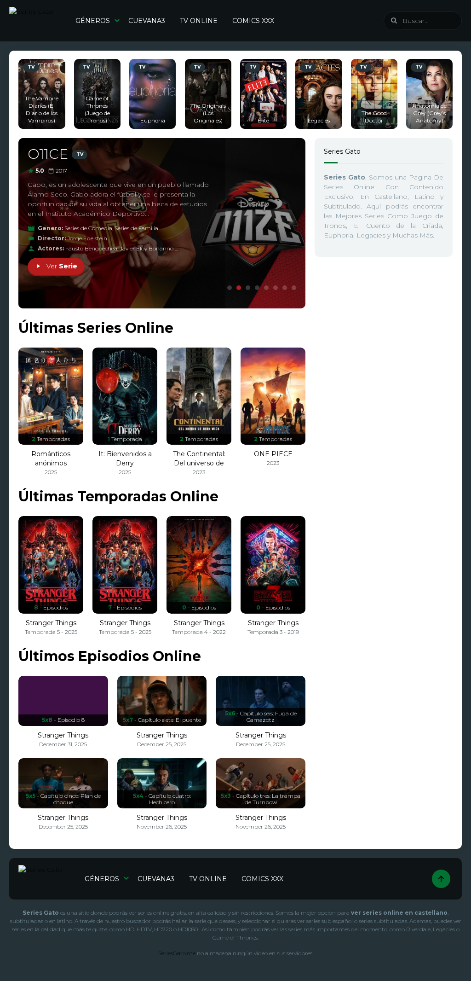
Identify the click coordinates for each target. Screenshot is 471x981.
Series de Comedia (88, 228)
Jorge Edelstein (87, 238)
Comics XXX (253, 21)
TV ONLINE (199, 21)
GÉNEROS (92, 21)
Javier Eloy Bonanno (146, 248)
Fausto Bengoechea (91, 248)
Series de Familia (136, 228)
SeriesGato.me (176, 953)
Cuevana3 (146, 21)
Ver (61, 266)
